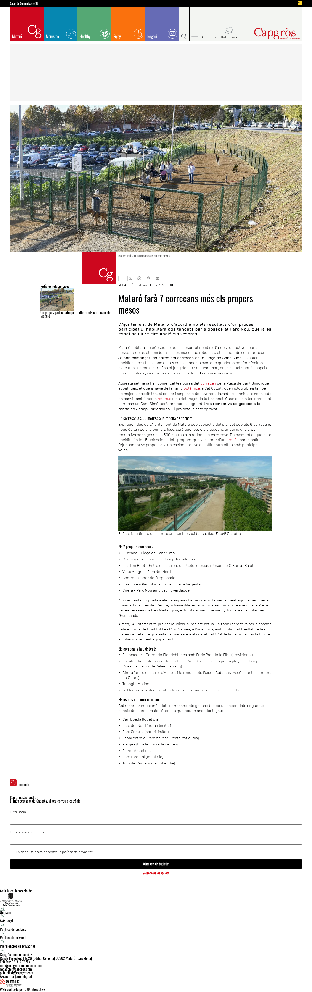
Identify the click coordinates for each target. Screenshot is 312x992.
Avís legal (6, 921)
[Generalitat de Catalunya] (156, 899)
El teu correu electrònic (27, 832)
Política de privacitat (14, 937)
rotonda (164, 398)
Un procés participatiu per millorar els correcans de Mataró (75, 314)
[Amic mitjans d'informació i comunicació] (156, 982)
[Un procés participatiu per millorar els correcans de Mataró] (78, 299)
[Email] (157, 278)
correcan (208, 383)
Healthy (85, 36)
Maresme (52, 36)
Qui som (5, 912)
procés (232, 440)
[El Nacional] (300, 3)
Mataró (17, 36)
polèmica (192, 388)
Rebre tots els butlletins (156, 863)
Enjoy (117, 36)
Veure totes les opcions (156, 873)
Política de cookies (13, 929)
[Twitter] (130, 278)
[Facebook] (121, 278)
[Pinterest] (148, 278)
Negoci (152, 36)
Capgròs (267, 33)
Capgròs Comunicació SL (24, 3)
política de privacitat (77, 852)
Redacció (126, 285)
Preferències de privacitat (17, 946)
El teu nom (18, 812)
